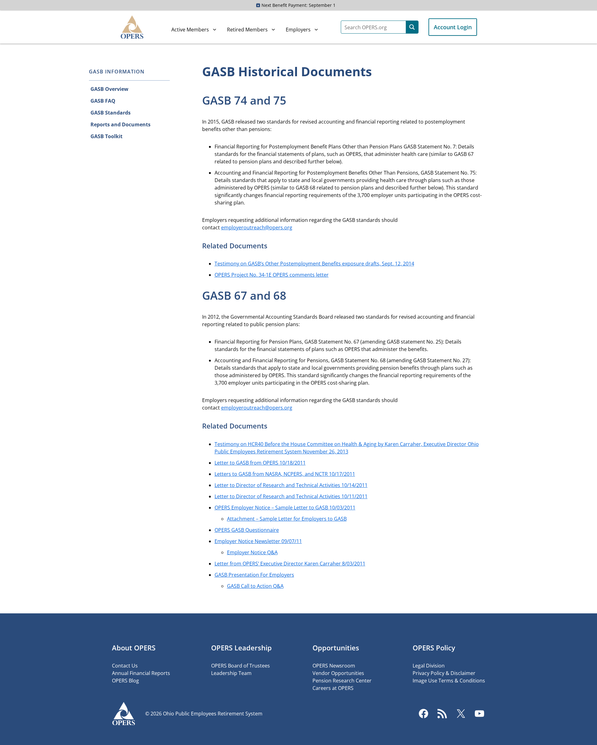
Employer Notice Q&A (252, 552)
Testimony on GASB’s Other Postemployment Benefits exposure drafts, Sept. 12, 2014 (314, 263)
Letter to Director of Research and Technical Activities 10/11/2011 (291, 496)
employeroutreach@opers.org (256, 227)
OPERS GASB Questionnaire (247, 530)
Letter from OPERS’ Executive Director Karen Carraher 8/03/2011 (290, 563)
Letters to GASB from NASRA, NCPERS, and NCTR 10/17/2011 (285, 474)
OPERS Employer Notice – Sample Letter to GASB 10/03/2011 (285, 507)
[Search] (412, 27)
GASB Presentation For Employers (254, 574)
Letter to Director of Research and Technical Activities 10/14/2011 (291, 485)
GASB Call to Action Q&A (255, 586)
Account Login (453, 27)
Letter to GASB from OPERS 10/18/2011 (260, 462)
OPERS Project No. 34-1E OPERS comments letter (272, 274)
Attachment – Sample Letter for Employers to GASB (287, 518)
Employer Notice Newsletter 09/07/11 (258, 541)
